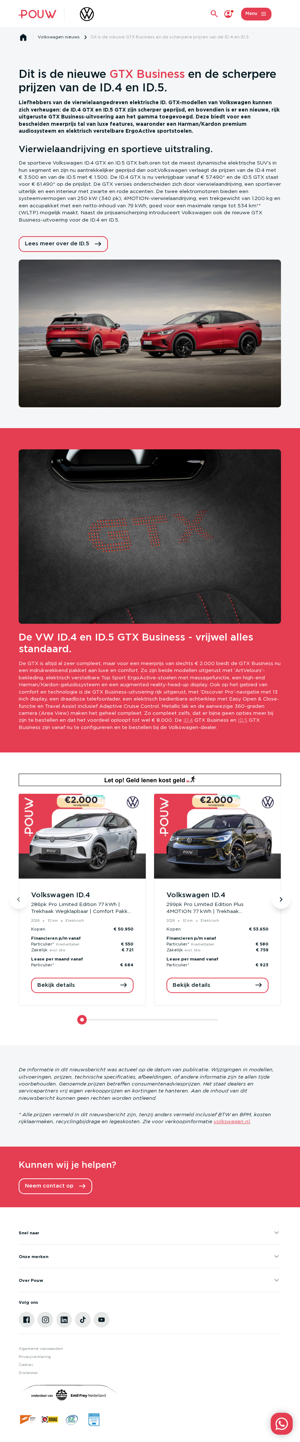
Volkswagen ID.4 (60, 895)
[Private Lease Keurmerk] (94, 1419)
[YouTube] (101, 1320)
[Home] (37, 14)
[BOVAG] (50, 1419)
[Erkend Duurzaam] (72, 1419)
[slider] (82, 1019)
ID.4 (188, 720)
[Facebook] (26, 1320)
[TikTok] (83, 1320)
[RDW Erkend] (28, 1419)
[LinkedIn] (64, 1320)
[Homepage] (23, 37)
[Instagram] (45, 1320)
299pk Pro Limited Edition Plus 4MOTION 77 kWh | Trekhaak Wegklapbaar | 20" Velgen (205, 911)
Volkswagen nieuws (59, 37)
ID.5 (242, 720)
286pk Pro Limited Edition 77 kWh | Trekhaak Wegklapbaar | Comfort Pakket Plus (82, 911)
